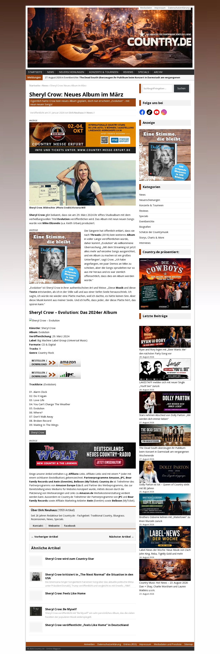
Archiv (158, 72)
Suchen (181, 88)
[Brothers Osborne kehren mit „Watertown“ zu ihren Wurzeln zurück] (165, 504)
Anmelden (89, 644)
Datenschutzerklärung (178, 7)
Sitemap (188, 644)
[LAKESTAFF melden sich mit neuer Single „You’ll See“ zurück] (165, 369)
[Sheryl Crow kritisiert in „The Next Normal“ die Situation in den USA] (36, 579)
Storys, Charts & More (151, 237)
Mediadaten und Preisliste (168, 644)
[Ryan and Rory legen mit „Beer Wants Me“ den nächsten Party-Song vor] (165, 337)
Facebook (69, 525)
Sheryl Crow (37, 432)
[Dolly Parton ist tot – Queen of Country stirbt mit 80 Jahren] (165, 472)
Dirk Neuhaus (76, 112)
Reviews (128, 72)
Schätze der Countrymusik (153, 232)
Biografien (145, 226)
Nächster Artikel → (121, 536)
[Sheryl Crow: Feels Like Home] (36, 598)
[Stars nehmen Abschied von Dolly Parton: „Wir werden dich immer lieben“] (165, 402)
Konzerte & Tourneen (103, 72)
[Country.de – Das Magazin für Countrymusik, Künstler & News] (110, 37)
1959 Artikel (66, 510)
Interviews (145, 242)
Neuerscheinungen (71, 72)
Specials (143, 72)
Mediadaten (146, 7)
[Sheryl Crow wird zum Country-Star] (36, 563)
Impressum (160, 7)
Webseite (53, 525)
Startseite (35, 72)
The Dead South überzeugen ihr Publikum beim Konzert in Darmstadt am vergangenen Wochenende (164, 451)
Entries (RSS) (130, 644)
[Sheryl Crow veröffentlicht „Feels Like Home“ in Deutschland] (36, 629)
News (50, 72)
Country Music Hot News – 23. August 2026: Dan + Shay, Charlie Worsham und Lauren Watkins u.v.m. (163, 586)
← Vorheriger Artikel (44, 536)
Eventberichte (146, 221)
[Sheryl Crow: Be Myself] (36, 614)
